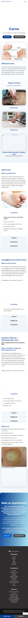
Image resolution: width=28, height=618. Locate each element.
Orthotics (14, 593)
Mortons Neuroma (14, 581)
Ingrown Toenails (14, 576)
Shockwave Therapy (14, 591)
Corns (14, 584)
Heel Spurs (14, 575)
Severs (14, 585)
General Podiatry (14, 600)
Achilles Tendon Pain (14, 582)
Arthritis (14, 579)
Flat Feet (14, 570)
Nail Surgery (14, 602)
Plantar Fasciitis (14, 572)
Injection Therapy (14, 594)
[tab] (14, 212)
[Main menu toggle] (25, 1)
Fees (14, 559)
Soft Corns (14, 130)
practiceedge (21, 612)
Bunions (14, 573)
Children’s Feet (14, 596)
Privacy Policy (7, 612)
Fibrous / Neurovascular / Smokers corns (14, 153)
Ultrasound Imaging (14, 597)
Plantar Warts (14, 578)
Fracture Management (14, 599)
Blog (14, 561)
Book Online (7, 616)
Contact (14, 562)
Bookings (14, 564)
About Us (14, 558)
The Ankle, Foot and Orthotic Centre (13, 518)
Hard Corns (14, 108)
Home (14, 556)
